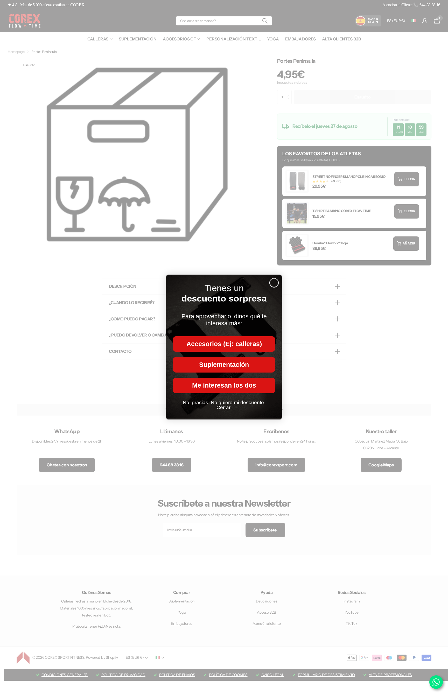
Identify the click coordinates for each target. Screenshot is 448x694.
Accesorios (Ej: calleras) (224, 343)
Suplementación (224, 364)
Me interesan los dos (224, 385)
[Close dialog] (274, 283)
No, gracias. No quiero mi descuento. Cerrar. (224, 405)
